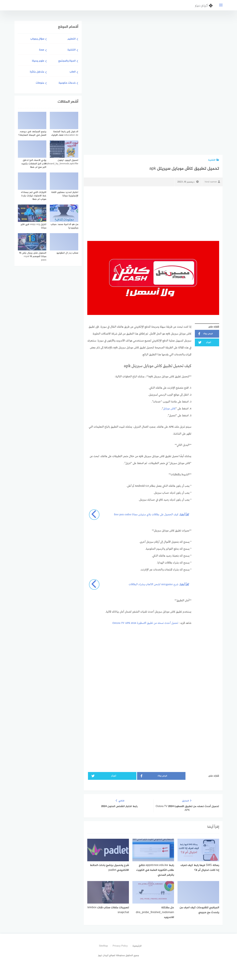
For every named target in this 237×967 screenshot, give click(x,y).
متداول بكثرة (37, 72)
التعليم (71, 39)
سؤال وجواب (37, 39)
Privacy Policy (120, 946)
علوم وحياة (38, 61)
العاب (73, 72)
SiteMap (103, 946)
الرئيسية (137, 946)
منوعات (40, 83)
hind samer (211, 182)
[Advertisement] (192, 87)
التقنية (211, 160)
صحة (41, 50)
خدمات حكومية (67, 83)
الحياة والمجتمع (67, 61)
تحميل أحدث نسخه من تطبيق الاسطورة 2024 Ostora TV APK (145, 623)
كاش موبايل (169, 408)
